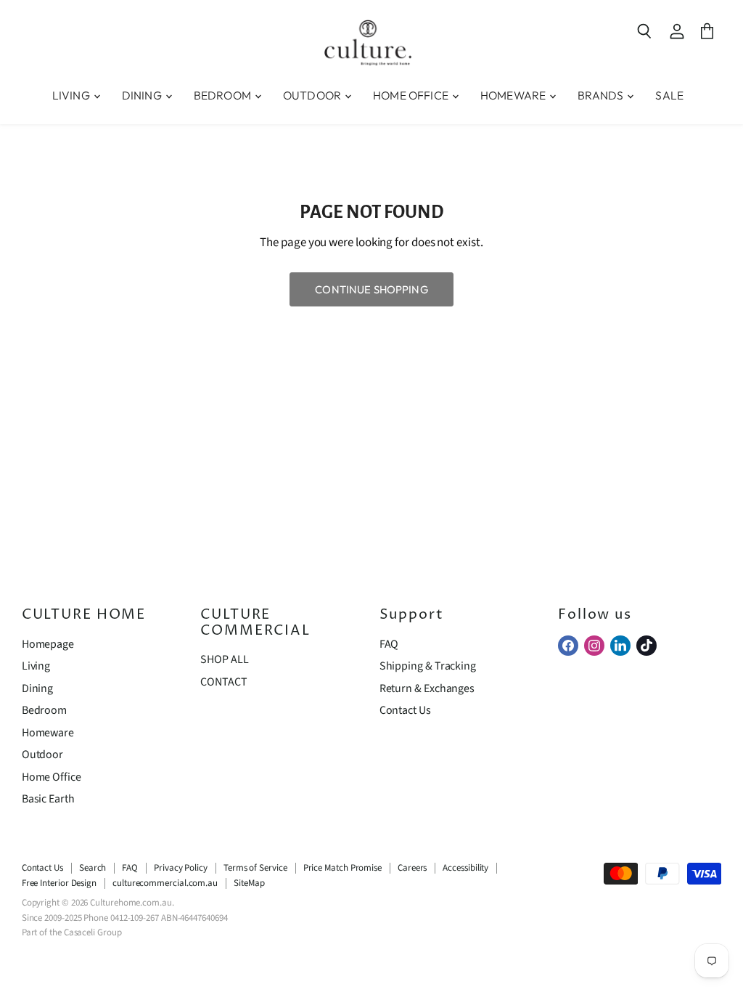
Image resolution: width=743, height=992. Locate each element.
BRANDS (601, 95)
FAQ (389, 644)
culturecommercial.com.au (165, 883)
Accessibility (465, 867)
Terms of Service (255, 867)
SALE (669, 95)
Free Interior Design (59, 883)
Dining (38, 688)
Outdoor (42, 755)
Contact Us (405, 710)
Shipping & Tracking (427, 666)
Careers (412, 867)
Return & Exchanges (427, 688)
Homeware (48, 733)
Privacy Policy (181, 867)
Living (36, 666)
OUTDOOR (313, 95)
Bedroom (44, 710)
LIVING (72, 95)
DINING (143, 95)
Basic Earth (48, 799)
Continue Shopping (371, 289)
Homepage (48, 644)
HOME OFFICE (412, 95)
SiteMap (249, 883)
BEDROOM (223, 95)
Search (93, 867)
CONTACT (223, 682)
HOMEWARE (514, 95)
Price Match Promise (342, 867)
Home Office (51, 777)
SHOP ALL (224, 659)
